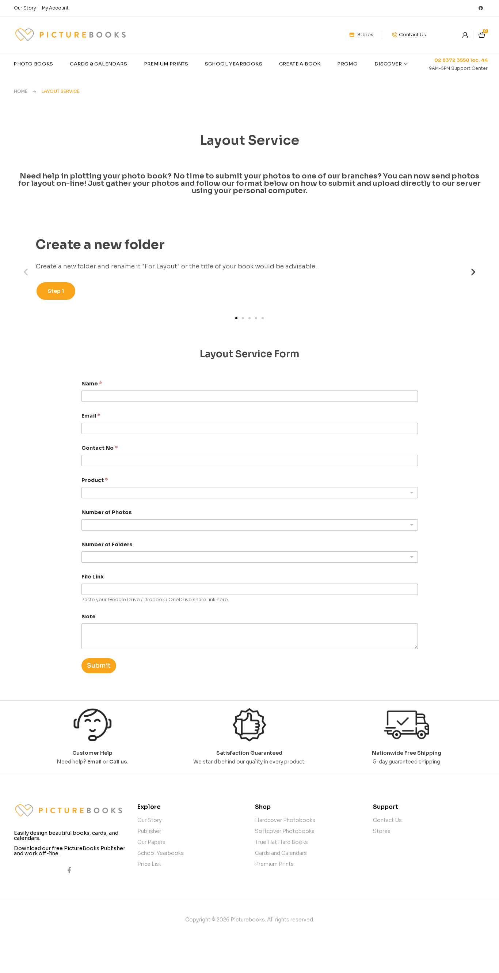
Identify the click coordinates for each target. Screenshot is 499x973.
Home (20, 91)
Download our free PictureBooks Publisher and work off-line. (69, 851)
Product (94, 480)
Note (88, 617)
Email (90, 416)
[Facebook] (480, 8)
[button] (25, 271)
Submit (99, 666)
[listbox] (249, 492)
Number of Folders (107, 545)
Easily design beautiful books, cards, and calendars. (66, 835)
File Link (92, 577)
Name (91, 384)
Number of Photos (106, 512)
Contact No (99, 448)
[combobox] (249, 557)
